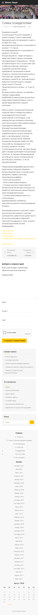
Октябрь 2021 (19, 466)
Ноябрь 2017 (19, 562)
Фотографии (20, 457)
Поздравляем (20, 451)
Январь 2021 (19, 479)
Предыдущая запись (12, 252)
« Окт (9, 604)
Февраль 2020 (19, 490)
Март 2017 (19, 579)
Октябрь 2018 (19, 531)
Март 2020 (19, 486)
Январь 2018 (19, 555)
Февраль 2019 (19, 517)
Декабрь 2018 (19, 524)
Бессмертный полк (11, 360)
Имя (4, 302)
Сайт (4, 320)
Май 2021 (19, 469)
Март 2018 (19, 548)
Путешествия (20, 454)
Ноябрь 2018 (19, 527)
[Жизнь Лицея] (19, 12)
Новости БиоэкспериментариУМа (17, 363)
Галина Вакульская (19, 27)
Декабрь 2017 (19, 558)
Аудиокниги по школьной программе (18, 407)
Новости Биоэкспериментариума (20, 440)
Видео (7, 387)
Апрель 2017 (19, 575)
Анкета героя (7, 233)
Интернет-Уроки (11, 397)
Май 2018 (19, 541)
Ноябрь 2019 (19, 497)
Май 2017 (19, 572)
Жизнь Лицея (11, 2)
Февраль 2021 (19, 476)
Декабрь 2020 (19, 483)
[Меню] (3, 2)
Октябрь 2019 (19, 500)
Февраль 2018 (19, 551)
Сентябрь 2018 (19, 534)
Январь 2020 (19, 493)
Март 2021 (19, 473)
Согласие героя (8, 236)
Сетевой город (10, 401)
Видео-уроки (10, 394)
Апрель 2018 (19, 545)
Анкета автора (7, 231)
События (20, 447)
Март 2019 (19, 514)
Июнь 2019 (19, 507)
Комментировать (8, 244)
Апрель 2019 (19, 510)
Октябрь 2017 (19, 565)
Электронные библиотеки (14, 404)
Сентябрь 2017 (19, 568)
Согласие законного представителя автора (18, 238)
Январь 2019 (19, 520)
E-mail (5, 311)
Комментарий (7, 275)
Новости (20, 437)
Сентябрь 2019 (19, 503)
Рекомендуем (20, 444)
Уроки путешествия (12, 390)
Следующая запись (27, 252)
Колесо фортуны (11, 357)
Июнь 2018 (19, 538)
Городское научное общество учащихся (19, 367)
